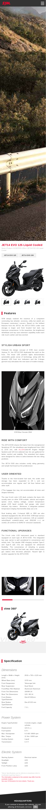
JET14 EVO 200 (28, 255)
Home (4, 248)
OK (35, 807)
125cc (24, 248)
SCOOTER (17, 248)
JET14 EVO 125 (10, 255)
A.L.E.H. (22, 449)
